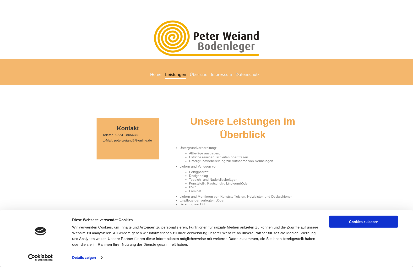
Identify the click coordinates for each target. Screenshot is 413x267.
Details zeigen (84, 258)
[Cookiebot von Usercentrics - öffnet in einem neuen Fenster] (40, 257)
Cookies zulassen (363, 222)
